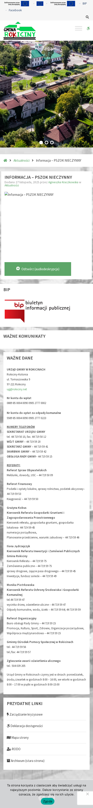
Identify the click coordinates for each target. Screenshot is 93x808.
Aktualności (22, 160)
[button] (41, 142)
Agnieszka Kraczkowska (63, 182)
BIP (85, 3)
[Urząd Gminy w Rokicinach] (19, 31)
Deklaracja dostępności (26, 726)
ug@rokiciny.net (17, 389)
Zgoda (47, 801)
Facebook (15, 10)
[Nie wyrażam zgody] (87, 794)
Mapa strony (20, 737)
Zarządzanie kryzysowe (26, 714)
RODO (16, 749)
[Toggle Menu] (78, 28)
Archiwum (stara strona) (27, 761)
